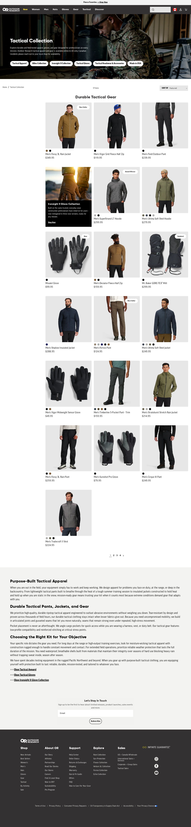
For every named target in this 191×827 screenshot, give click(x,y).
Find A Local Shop (52, 778)
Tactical (24, 782)
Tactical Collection (17, 87)
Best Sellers (25, 759)
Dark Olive (98, 409)
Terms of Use (40, 806)
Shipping (72, 767)
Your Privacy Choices (145, 806)
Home (5, 87)
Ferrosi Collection (100, 770)
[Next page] (123, 555)
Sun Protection (99, 759)
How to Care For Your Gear (80, 786)
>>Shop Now (103, 2)
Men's (23, 767)
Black (50, 151)
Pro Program (50, 790)
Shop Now (51, 223)
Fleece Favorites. (90, 2)
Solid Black (105, 344)
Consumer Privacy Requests (75, 806)
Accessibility (128, 806)
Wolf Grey (95, 215)
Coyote (47, 151)
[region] (95, 2)
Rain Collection (99, 755)
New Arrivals (26, 755)
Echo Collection (99, 774)
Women (36, 9)
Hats (22, 770)
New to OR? (50, 782)
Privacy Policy (55, 806)
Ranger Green (143, 215)
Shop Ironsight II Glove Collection (31, 680)
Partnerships (50, 763)
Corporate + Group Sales (127, 765)
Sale (22, 790)
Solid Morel (95, 344)
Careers (48, 774)
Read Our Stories (51, 767)
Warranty (73, 770)
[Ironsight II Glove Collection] (68, 190)
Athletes (48, 759)
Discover (99, 9)
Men (46, 9)
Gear (22, 778)
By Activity (25, 786)
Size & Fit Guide (75, 774)
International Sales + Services (126, 760)
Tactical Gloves (83, 63)
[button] (186, 9)
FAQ (71, 782)
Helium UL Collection (101, 767)
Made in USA (135, 63)
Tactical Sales (123, 769)
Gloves (23, 774)
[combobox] (160, 9)
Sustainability (50, 786)
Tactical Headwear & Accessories (109, 63)
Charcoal (95, 409)
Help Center (74, 755)
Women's (24, 763)
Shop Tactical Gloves (24, 675)
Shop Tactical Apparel (25, 669)
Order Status (74, 759)
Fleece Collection (100, 763)
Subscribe (95, 721)
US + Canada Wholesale (127, 755)
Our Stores (49, 770)
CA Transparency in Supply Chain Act (105, 806)
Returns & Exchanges (78, 763)
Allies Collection (39, 63)
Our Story (49, 755)
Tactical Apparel (19, 63)
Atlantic (147, 215)
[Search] (146, 9)
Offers (71, 778)
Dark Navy (47, 344)
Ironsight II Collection (61, 63)
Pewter (98, 344)
